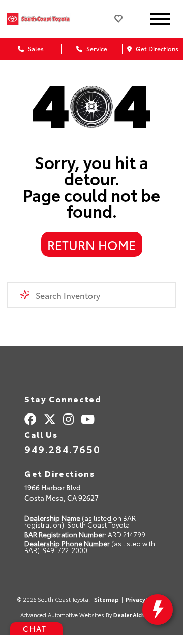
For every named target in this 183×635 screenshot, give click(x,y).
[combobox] (91, 295)
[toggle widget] (157, 609)
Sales (35, 48)
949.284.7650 (62, 449)
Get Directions (156, 48)
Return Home (91, 244)
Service (96, 48)
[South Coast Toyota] (47, 18)
